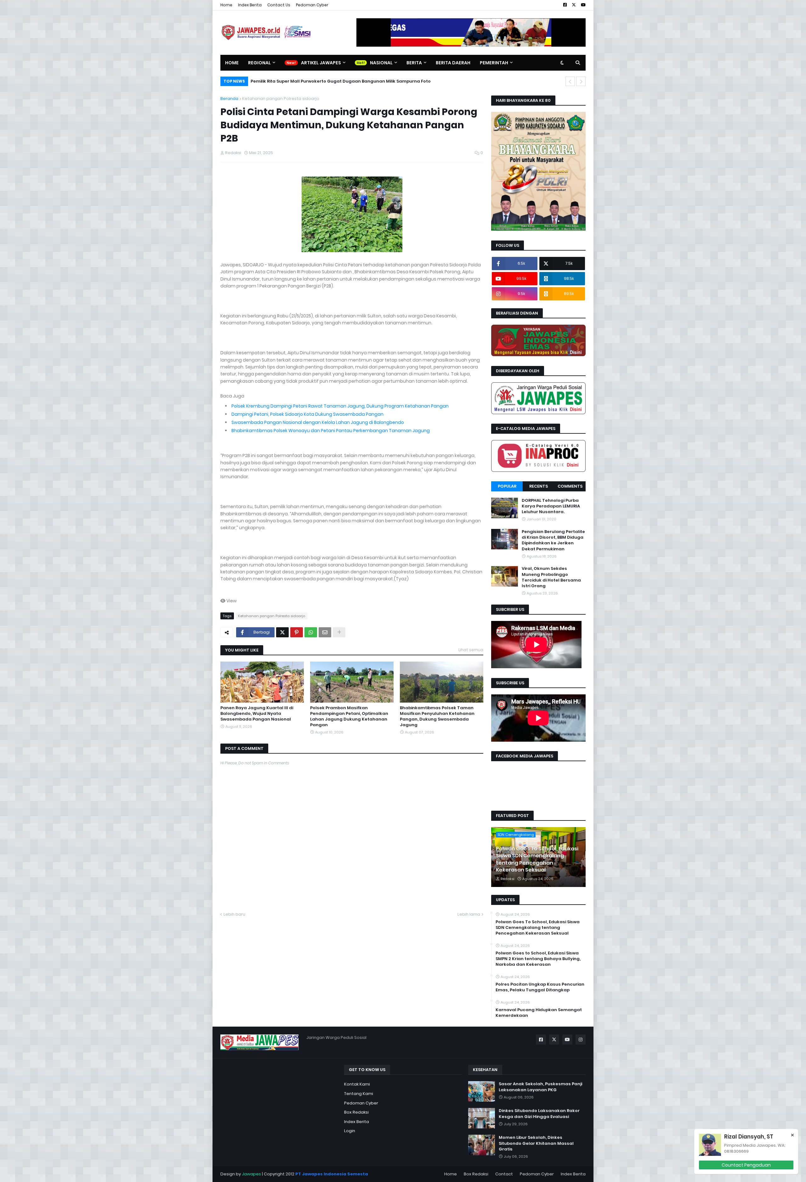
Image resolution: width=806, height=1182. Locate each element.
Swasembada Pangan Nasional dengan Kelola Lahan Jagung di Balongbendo (317, 422)
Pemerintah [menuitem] (494, 63)
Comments (570, 486)
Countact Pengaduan (746, 1165)
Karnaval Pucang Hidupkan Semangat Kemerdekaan (539, 1012)
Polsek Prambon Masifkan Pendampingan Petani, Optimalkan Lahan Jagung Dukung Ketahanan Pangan (349, 716)
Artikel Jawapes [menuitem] (321, 63)
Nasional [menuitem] (381, 63)
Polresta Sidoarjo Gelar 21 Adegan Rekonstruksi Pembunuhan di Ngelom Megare (340, 81)
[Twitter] (282, 632)
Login (349, 1131)
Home (226, 5)
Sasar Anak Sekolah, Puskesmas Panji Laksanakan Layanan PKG (540, 1086)
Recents (538, 486)
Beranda (229, 98)
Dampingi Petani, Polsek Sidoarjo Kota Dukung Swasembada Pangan (307, 414)
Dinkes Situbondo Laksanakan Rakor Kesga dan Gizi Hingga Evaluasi (539, 1113)
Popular (507, 486)
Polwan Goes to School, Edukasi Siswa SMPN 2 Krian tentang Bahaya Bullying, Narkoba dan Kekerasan (538, 958)
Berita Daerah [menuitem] (453, 63)
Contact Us (278, 5)
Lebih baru (234, 914)
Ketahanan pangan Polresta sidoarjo (280, 98)
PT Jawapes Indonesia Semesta (331, 1174)
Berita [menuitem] (414, 63)
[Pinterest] (296, 632)
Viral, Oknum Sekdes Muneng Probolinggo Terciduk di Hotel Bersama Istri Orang (551, 577)
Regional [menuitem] (259, 63)
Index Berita (250, 5)
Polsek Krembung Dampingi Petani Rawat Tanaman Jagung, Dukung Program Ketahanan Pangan (340, 406)
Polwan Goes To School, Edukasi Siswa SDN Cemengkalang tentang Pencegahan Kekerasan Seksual (537, 859)
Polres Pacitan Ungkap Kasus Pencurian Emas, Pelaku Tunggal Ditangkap (540, 987)
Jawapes (251, 1174)
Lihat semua (470, 649)
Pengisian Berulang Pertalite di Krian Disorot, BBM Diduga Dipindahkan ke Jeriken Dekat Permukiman (553, 540)
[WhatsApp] (310, 632)
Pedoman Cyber (312, 5)
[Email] (325, 632)
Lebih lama (468, 914)
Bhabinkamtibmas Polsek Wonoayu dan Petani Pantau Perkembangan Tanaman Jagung (330, 430)
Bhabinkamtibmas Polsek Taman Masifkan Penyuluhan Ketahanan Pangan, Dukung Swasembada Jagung (437, 716)
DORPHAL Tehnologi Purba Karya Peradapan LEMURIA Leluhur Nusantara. (551, 506)
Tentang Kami (358, 1094)
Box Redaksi (356, 1112)
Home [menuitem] (232, 63)
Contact (504, 1174)
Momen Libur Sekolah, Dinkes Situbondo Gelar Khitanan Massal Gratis (536, 1143)
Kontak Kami (357, 1084)
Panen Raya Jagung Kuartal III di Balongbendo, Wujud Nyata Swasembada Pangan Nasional (256, 713)
